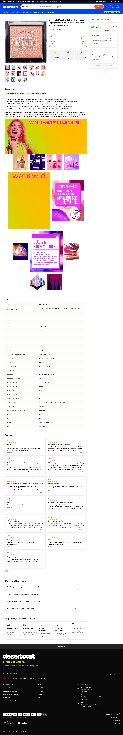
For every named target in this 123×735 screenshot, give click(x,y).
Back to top (61, 646)
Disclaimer (115, 721)
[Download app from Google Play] (9, 722)
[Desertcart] (10, 7)
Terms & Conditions (112, 714)
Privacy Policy (114, 717)
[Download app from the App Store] (23, 722)
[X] (114, 674)
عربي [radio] (91, 1)
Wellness (5, 12)
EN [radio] (87, 1)
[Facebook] (118, 674)
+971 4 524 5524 (86, 706)
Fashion (36, 12)
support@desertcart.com (89, 699)
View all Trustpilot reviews (104, 65)
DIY (43, 12)
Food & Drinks (26, 12)
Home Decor (15, 12)
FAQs (117, 724)
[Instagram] (110, 674)
